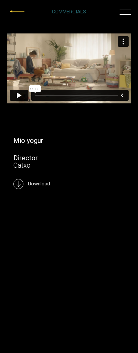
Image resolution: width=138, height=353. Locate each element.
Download (38, 184)
